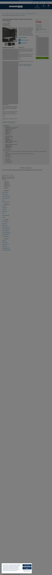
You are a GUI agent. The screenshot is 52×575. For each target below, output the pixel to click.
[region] (17, 568)
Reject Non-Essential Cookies (27, 568)
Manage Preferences (26, 570)
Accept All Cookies (27, 565)
